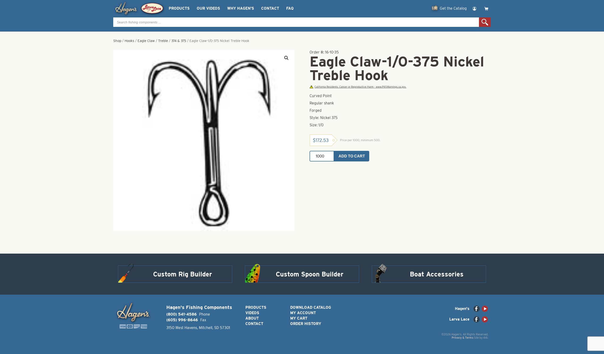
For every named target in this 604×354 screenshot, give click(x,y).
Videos (252, 313)
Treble (163, 41)
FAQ (290, 8)
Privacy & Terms (462, 337)
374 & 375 (178, 41)
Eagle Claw (146, 41)
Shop (117, 41)
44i (485, 337)
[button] (286, 58)
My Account (303, 313)
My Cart (298, 318)
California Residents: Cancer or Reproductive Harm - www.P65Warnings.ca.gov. (360, 86)
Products (179, 8)
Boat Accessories (437, 274)
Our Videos (208, 8)
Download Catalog (310, 307)
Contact (270, 8)
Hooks (129, 41)
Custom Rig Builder (182, 274)
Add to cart (352, 156)
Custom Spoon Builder (310, 274)
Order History (305, 323)
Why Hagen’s (240, 8)
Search (485, 22)
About (252, 318)
